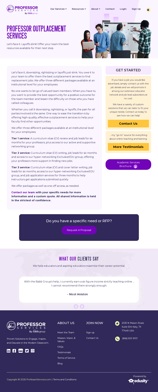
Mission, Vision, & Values (66, 340)
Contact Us (128, 123)
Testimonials (64, 352)
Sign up (90, 332)
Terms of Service (66, 358)
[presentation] (76, 306)
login (123, 9)
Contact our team (23, 192)
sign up (136, 9)
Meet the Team (65, 332)
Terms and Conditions (64, 379)
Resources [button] (78, 9)
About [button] (95, 9)
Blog (59, 363)
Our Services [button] (57, 9)
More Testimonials (128, 147)
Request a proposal (79, 230)
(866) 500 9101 (130, 338)
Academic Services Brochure (128, 164)
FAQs (60, 346)
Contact (110, 9)
